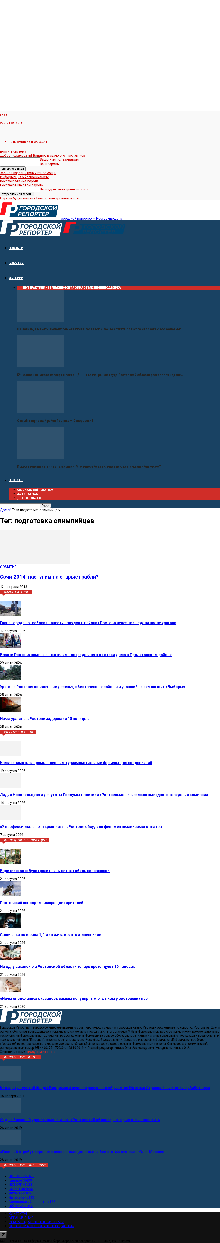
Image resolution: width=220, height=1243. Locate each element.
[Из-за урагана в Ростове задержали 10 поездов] (10, 711)
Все (20, 288)
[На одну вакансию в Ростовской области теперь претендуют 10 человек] (10, 959)
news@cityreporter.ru (41, 1052)
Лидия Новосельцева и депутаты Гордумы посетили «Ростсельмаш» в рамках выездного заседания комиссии (104, 794)
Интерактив (33, 288)
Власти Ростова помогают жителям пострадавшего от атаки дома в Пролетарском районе (86, 654)
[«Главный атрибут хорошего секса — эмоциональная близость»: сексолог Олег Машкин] (10, 1144)
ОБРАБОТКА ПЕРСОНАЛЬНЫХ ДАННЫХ (41, 1226)
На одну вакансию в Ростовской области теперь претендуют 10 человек (67, 966)
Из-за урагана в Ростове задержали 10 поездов (44, 718)
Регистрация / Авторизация (28, 142)
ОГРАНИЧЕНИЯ (21, 1218)
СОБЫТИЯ (16, 263)
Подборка (112, 288)
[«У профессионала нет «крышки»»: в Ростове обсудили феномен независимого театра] (10, 819)
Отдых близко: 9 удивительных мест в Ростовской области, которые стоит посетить (80, 1119)
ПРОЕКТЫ (16, 480)
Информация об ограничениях (24, 177)
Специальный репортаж (35, 490)
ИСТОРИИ (16, 278)
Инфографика (71, 288)
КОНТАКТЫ (18, 1214)
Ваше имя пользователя (59, 159)
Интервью (51, 288)
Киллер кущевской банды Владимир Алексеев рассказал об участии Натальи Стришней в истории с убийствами (105, 1088)
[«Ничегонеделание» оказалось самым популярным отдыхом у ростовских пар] (10, 990)
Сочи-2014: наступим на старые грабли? (49, 577)
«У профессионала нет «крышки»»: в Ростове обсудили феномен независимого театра (81, 826)
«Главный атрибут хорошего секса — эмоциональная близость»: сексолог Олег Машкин (82, 1151)
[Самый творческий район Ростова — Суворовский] (40, 412)
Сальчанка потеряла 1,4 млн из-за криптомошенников (50, 934)
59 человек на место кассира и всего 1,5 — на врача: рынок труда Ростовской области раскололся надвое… (100, 375)
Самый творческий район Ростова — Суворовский (55, 421)
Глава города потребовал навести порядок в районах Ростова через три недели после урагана (88, 623)
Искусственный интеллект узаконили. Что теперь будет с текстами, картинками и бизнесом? (89, 466)
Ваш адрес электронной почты (64, 189)
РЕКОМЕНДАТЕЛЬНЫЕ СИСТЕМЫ (36, 1222)
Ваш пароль (49, 164)
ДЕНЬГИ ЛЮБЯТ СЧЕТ (31, 498)
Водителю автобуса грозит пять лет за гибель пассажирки (55, 870)
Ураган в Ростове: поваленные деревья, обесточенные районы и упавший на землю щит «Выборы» (92, 686)
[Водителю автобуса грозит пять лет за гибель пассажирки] (10, 863)
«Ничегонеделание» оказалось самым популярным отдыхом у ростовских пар (74, 998)
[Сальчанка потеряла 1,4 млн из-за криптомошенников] (10, 927)
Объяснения (93, 288)
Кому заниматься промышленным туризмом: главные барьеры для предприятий (76, 762)
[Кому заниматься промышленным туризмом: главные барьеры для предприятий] (10, 755)
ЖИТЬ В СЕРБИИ (28, 494)
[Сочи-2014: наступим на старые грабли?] (35, 563)
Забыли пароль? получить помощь (28, 173)
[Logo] (31, 235)
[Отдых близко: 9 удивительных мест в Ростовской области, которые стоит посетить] (10, 1112)
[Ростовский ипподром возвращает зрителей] (10, 895)
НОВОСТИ (16, 248)
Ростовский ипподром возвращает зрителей (41, 902)
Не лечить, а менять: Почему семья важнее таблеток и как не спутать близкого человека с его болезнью (99, 329)
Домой (5, 510)
